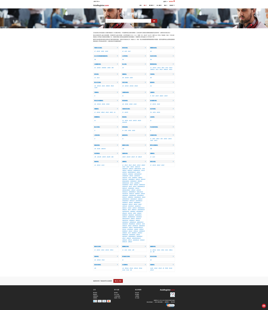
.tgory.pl (130, 231)
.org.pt (162, 165)
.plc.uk (170, 268)
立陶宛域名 (97, 135)
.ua (123, 268)
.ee (95, 85)
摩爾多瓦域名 (125, 145)
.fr (150, 95)
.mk (95, 156)
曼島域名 (124, 117)
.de (123, 77)
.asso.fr (161, 95)
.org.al (106, 51)
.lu (122, 138)
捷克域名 (96, 74)
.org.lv (151, 140)
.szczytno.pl (125, 193)
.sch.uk (152, 270)
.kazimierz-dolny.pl (138, 227)
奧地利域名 (125, 47)
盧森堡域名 (125, 135)
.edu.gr (103, 112)
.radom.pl (131, 168)
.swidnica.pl (142, 184)
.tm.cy (166, 67)
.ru (150, 250)
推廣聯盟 (95, 297)
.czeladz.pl (134, 177)
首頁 (140, 5)
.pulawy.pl (124, 174)
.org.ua (131, 268)
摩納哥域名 (97, 145)
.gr (95, 112)
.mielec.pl (135, 231)
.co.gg (134, 104)
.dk (151, 77)
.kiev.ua (126, 268)
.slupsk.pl (139, 232)
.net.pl (127, 166)
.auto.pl (138, 172)
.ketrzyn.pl (131, 200)
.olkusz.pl (124, 213)
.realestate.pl (131, 179)
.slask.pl (140, 177)
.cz (95, 77)
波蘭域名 (124, 161)
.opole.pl (134, 207)
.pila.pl (131, 184)
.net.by (108, 67)
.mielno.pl (124, 206)
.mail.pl (132, 166)
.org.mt (133, 156)
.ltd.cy (162, 67)
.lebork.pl (139, 181)
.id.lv (161, 138)
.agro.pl (135, 204)
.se (95, 260)
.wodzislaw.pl (137, 202)
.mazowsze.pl (137, 197)
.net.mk (104, 156)
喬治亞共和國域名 (98, 100)
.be (123, 59)
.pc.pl (129, 232)
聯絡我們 (95, 294)
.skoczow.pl (142, 225)
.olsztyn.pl (131, 193)
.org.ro (102, 250)
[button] (97, 1)
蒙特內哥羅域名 (154, 145)
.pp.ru (166, 250)
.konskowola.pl (131, 216)
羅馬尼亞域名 (97, 246)
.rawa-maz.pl (140, 191)
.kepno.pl (143, 179)
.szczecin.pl (137, 206)
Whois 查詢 (116, 294)
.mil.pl (143, 224)
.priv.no (98, 165)
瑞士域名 (124, 64)
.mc (95, 148)
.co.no (102, 165)
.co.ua (123, 270)
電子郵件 (151, 5)
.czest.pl (136, 229)
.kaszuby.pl (131, 215)
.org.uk (155, 268)
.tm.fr (153, 95)
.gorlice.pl (138, 224)
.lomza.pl (142, 240)
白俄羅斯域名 (97, 64)
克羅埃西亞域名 (126, 109)
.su (151, 251)
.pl (122, 165)
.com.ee (99, 85)
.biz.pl (130, 165)
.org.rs (129, 250)
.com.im (135, 120)
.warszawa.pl (133, 199)
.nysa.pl (129, 207)
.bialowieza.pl (141, 207)
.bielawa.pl (132, 220)
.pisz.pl (143, 197)
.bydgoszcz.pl (136, 170)
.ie (94, 120)
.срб (133, 250)
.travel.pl (138, 220)
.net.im (126, 120)
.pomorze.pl (137, 175)
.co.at (129, 51)
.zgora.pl (143, 193)
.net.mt (123, 156)
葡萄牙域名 (153, 161)
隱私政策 (173, 302)
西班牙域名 (125, 82)
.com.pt (154, 165)
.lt (94, 138)
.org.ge (107, 104)
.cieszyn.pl (137, 166)
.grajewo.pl (125, 227)
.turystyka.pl (130, 229)
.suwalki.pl (136, 183)
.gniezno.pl (125, 186)
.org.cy (170, 69)
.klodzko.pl (125, 231)
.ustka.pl (130, 241)
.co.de (131, 77)
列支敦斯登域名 (154, 127)
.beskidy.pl (124, 215)
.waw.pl (143, 165)
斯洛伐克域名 (153, 256)
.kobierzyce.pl (125, 183)
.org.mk (108, 156)
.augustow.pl (132, 234)
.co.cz (98, 77)
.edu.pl (134, 165)
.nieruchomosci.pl (136, 238)
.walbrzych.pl (140, 222)
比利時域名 (125, 56)
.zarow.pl (124, 172)
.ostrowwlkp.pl (132, 191)
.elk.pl (129, 209)
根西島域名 (125, 100)
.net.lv (153, 138)
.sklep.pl (133, 190)
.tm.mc (98, 148)
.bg (151, 59)
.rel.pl (143, 168)
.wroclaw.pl (139, 216)
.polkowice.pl (132, 222)
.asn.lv (155, 140)
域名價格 (137, 294)
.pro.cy (159, 67)
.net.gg (126, 104)
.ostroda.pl (132, 211)
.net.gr (111, 112)
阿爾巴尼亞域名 (98, 47)
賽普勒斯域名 (153, 64)
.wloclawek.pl (139, 211)
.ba (95, 59)
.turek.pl (131, 227)
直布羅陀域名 (153, 100)
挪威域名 (96, 161)
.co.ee (95, 87)
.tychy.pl (124, 229)
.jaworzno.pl (125, 220)
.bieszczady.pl (125, 181)
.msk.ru (170, 250)
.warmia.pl (124, 236)
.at (122, 51)
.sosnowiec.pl (138, 200)
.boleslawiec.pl (141, 186)
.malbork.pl (130, 197)
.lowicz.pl (124, 188)
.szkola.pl (124, 240)
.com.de (127, 77)
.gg (123, 104)
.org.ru (158, 250)
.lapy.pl (129, 225)
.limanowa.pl (125, 200)
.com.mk (99, 156)
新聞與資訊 (95, 296)
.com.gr (98, 112)
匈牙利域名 (153, 109)
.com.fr (157, 95)
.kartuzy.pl (129, 170)
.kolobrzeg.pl (133, 181)
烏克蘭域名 (125, 264)
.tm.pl (129, 177)
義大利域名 (97, 127)
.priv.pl (131, 183)
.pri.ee (103, 85)
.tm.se (103, 260)
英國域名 (152, 264)
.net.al (102, 51)
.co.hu (154, 112)
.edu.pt (158, 165)
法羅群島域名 (125, 92)
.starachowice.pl (132, 172)
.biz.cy (170, 67)
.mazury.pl (124, 177)
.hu (151, 112)
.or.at (125, 51)
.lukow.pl (139, 213)
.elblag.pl (124, 209)
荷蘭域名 (152, 153)
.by (95, 67)
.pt (150, 165)
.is (150, 120)
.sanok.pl (138, 190)
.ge (95, 104)
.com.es (126, 85)
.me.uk (160, 268)
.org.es (136, 85)
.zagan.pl (140, 199)
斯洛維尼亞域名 (126, 256)
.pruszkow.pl (125, 184)
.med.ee (108, 85)
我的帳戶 (172, 5)
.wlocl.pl (137, 188)
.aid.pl (134, 213)
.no (95, 165)
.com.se (99, 260)
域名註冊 (137, 292)
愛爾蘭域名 (97, 117)
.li (150, 130)
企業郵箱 (137, 296)
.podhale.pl (125, 202)
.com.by (99, 67)
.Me (151, 148)
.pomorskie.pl (140, 195)
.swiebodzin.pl (125, 199)
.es (123, 85)
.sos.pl (139, 204)
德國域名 (124, 74)
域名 (145, 5)
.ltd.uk (166, 268)
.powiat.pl (137, 193)
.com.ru (154, 250)
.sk (151, 260)
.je (122, 130)
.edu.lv (157, 138)
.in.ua (127, 270)
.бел (112, 67)
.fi (94, 95)
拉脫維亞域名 (153, 135)
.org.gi (158, 104)
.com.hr (126, 112)
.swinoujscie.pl (137, 174)
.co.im (130, 120)
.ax (151, 51)
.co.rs (125, 250)
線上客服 (118, 281)
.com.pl (138, 165)
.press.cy (166, 69)
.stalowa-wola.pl (126, 190)
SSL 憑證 (159, 5)
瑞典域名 (96, 256)
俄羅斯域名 (153, 246)
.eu (151, 85)
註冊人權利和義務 (159, 302)
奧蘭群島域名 (153, 47)
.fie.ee (112, 85)
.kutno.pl (138, 179)
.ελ (114, 112)
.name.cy (152, 69)
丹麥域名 (152, 74)
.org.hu (158, 112)
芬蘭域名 (96, 92)
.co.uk (151, 268)
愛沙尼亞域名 (97, 82)
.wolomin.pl (135, 225)
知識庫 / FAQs (117, 297)
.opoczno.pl (131, 206)
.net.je (129, 130)
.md (123, 148)
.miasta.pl (124, 232)
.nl (150, 156)
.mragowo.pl (125, 175)
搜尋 (154, 21)
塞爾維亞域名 (125, 246)
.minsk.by (104, 67)
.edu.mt (140, 156)
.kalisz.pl (124, 207)
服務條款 (167, 302)
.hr (122, 112)
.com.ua (136, 268)
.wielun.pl (124, 241)
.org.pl (123, 166)
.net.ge (103, 104)
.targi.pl (138, 234)
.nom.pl (143, 170)
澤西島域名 (125, 127)
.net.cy (161, 69)
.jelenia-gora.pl (126, 218)
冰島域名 (152, 117)
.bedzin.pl (134, 209)
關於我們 (95, 292)
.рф (153, 251)
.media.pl (124, 216)
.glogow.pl (130, 174)
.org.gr (107, 112)
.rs (122, 250)
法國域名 (152, 92)
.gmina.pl (136, 184)
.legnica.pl (124, 179)
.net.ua (140, 268)
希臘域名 (96, 109)
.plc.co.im (124, 122)
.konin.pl (130, 213)
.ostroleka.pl (125, 195)
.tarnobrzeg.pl (132, 195)
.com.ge (99, 104)
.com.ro (98, 250)
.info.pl (126, 165)
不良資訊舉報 (117, 296)
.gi (150, 104)
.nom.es (131, 85)
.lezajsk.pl (134, 232)
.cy (151, 67)
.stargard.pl (125, 224)
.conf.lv (165, 138)
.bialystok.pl (139, 236)
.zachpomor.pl (125, 211)
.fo (122, 95)
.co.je (125, 130)
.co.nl (153, 156)
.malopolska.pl (131, 236)
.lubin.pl (130, 240)
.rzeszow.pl (125, 168)
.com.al (98, 51)
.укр (131, 270)
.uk (163, 268)
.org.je (133, 130)
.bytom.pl (124, 197)
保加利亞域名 (153, 56)
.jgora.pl (131, 202)
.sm (95, 268)
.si (122, 260)
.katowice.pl (125, 234)
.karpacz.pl (125, 191)
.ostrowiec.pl (125, 222)
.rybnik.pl (141, 229)
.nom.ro (107, 250)
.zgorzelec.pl (136, 240)
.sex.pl (130, 186)
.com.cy (154, 67)
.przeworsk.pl (138, 215)
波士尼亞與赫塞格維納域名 (101, 56)
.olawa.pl (128, 238)
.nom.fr (166, 95)
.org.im (139, 120)
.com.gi (154, 104)
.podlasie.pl (142, 231)
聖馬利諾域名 (97, 264)
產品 (165, 5)
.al (94, 51)
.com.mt (128, 156)
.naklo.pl (124, 170)
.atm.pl (123, 238)
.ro (95, 250)
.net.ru (162, 250)
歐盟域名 (152, 82)
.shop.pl (131, 175)
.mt (136, 156)
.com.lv (170, 138)
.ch (123, 67)
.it (94, 130)
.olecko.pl (124, 225)
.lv (150, 138)
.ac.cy (157, 69)
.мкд (112, 156)
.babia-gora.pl (137, 168)
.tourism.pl (138, 218)
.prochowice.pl (141, 209)
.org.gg (130, 104)
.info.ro (111, 250)
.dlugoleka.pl (132, 224)
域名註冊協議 (149, 302)
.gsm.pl (134, 186)
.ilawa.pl (133, 218)
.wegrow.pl (125, 204)
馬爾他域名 (125, 153)
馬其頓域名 (97, 153)
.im (123, 120)
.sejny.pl (130, 204)
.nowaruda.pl (131, 188)
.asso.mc (103, 148)
